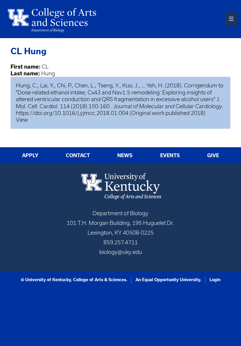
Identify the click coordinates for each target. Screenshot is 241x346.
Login (215, 279)
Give (213, 155)
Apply (30, 155)
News (125, 155)
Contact (78, 155)
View (22, 120)
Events (170, 155)
